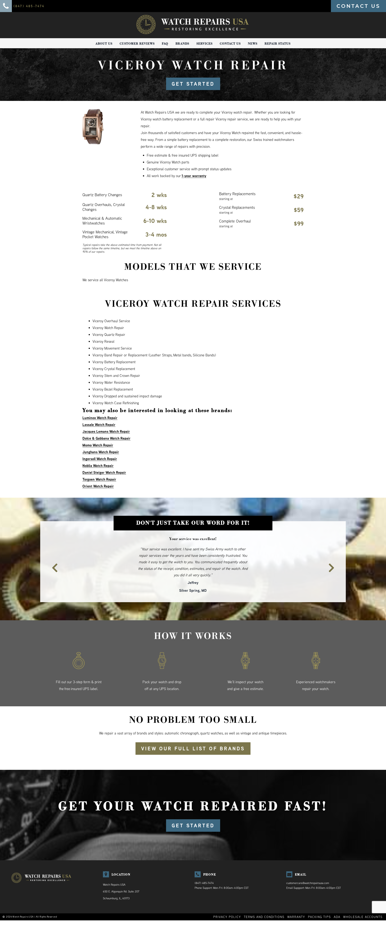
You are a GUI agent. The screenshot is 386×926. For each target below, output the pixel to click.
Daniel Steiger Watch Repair (104, 472)
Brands (182, 43)
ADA (337, 904)
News (252, 43)
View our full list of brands (193, 735)
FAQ (165, 43)
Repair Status (278, 43)
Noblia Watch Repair (98, 465)
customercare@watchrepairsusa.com (307, 870)
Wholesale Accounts (363, 904)
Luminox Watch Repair (99, 417)
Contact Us (230, 43)
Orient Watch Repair (98, 486)
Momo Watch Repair (97, 445)
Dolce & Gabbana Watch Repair (106, 438)
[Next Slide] (333, 558)
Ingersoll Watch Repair (99, 458)
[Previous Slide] (52, 558)
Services (204, 43)
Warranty (296, 904)
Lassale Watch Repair (98, 424)
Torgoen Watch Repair (99, 479)
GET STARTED (193, 83)
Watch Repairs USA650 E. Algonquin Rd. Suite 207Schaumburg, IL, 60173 (121, 878)
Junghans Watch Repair (100, 451)
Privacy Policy (227, 904)
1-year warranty (194, 175)
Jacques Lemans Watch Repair (106, 431)
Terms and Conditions (264, 904)
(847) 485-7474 (204, 870)
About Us (103, 43)
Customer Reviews (137, 43)
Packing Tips (319, 904)
